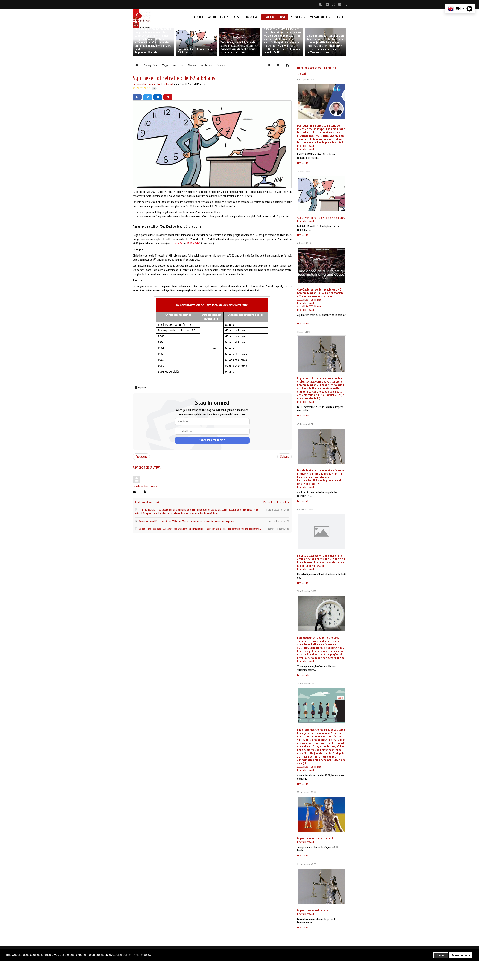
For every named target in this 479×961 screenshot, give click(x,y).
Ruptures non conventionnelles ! (317, 838)
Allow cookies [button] (461, 955)
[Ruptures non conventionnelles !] (321, 814)
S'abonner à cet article (212, 440)
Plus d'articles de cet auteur (276, 502)
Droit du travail (165, 84)
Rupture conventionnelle (312, 910)
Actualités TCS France (309, 299)
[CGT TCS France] (157, 18)
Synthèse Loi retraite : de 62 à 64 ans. (321, 217)
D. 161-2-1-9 (193, 243)
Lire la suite (303, 163)
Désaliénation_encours (144, 84)
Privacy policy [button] (142, 954)
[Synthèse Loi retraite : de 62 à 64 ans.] (321, 193)
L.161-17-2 (178, 243)
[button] (221, 65)
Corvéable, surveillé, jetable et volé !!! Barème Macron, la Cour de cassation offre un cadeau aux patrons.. (320, 293)
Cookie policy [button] (121, 954)
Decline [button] (440, 955)
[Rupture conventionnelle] (321, 886)
